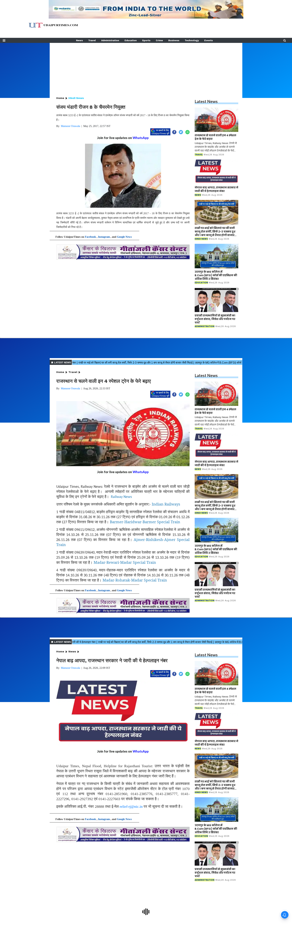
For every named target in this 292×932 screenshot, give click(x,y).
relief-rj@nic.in (131, 806)
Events (208, 40)
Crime (159, 40)
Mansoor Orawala (70, 126)
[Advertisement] (146, 66)
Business (173, 40)
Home (60, 98)
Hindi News (76, 98)
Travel (92, 40)
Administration (110, 40)
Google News (124, 236)
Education (131, 40)
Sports (146, 40)
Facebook (90, 236)
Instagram (104, 236)
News (79, 40)
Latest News (206, 101)
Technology (192, 40)
